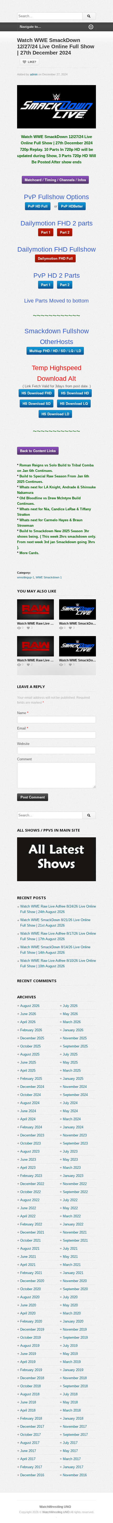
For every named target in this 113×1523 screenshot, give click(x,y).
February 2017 (31, 1467)
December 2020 (32, 1281)
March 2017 (72, 1459)
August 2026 (29, 1006)
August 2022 (29, 1200)
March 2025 (72, 1070)
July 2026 (70, 1006)
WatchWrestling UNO (55, 1507)
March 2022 (72, 1216)
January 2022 (73, 1224)
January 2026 (73, 1030)
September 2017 (75, 1435)
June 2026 (28, 1014)
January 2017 (73, 1467)
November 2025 (75, 1038)
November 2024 (75, 1087)
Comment (24, 759)
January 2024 (73, 1127)
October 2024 (30, 1095)
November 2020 (75, 1281)
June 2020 (28, 1305)
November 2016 (75, 1475)
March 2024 (72, 1119)
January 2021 (73, 1273)
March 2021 (72, 1265)
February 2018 (31, 1418)
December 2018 (32, 1378)
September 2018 (75, 1386)
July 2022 (70, 1200)
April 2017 (27, 1459)
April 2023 (27, 1168)
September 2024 (75, 1095)
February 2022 (31, 1224)
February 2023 (31, 1176)
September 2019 (75, 1338)
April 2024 (27, 1119)
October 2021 (30, 1240)
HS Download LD (55, 413)
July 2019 (70, 1346)
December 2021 (32, 1232)
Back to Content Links (38, 450)
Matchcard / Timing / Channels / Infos (55, 179)
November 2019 (75, 1329)
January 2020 (73, 1321)
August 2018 (29, 1394)
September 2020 (75, 1289)
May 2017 (70, 1451)
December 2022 (32, 1184)
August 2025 (29, 1054)
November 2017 (75, 1427)
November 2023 (75, 1135)
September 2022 (75, 1192)
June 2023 (28, 1159)
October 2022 (30, 1192)
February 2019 (31, 1370)
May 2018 (70, 1402)
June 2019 (28, 1354)
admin (34, 74)
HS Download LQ (74, 403)
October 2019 (30, 1338)
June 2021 (28, 1257)
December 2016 (32, 1475)
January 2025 (73, 1079)
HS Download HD (75, 392)
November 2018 (75, 1378)
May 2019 (70, 1354)
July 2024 (70, 1103)
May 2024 (70, 1111)
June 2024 (28, 1111)
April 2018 (27, 1410)
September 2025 (75, 1046)
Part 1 (45, 232)
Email (21, 728)
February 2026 (31, 1030)
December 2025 (32, 1038)
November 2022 (75, 1184)
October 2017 (30, 1435)
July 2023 (70, 1151)
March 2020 (72, 1313)
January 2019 (73, 1370)
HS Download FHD (37, 392)
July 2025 (70, 1054)
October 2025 (30, 1046)
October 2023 (30, 1143)
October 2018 (30, 1386)
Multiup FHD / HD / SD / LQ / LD (55, 350)
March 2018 (72, 1410)
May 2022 (70, 1208)
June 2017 (28, 1451)
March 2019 (72, 1362)
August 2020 (29, 1297)
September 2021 (75, 1240)
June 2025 (28, 1062)
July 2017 (70, 1443)
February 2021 (31, 1273)
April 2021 (27, 1265)
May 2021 (70, 1257)
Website (23, 744)
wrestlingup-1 (25, 577)
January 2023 (73, 1176)
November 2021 (75, 1232)
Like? (32, 61)
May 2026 (70, 1014)
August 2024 (29, 1103)
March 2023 (72, 1168)
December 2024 (32, 1087)
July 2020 (70, 1297)
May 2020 (70, 1305)
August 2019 (29, 1346)
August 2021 (29, 1249)
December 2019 (32, 1329)
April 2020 (27, 1313)
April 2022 (27, 1216)
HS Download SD (36, 403)
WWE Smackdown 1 (49, 577)
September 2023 (75, 1143)
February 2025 (31, 1079)
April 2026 (27, 1022)
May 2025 (70, 1062)
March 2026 (72, 1022)
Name (21, 713)
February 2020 (31, 1321)
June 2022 (28, 1208)
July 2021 (70, 1249)
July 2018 (70, 1394)
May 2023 (70, 1159)
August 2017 (29, 1443)
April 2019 (27, 1362)
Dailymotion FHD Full (55, 258)
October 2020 (30, 1289)
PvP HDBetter (72, 206)
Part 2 (64, 232)
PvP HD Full (38, 206)
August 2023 (29, 1151)
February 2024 (31, 1127)
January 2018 (73, 1418)
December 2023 (32, 1135)
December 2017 (32, 1427)
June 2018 (28, 1402)
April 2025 (27, 1070)
